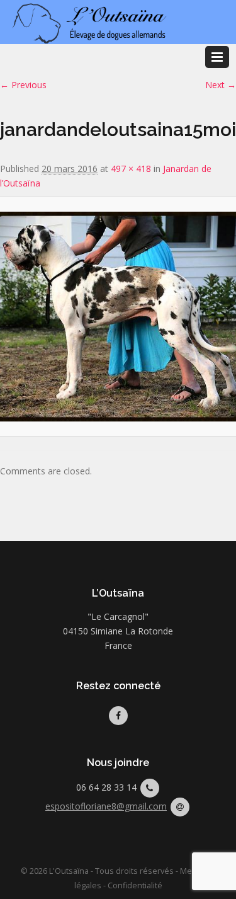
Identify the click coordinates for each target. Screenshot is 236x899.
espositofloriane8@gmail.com (106, 806)
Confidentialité (135, 885)
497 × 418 (131, 169)
